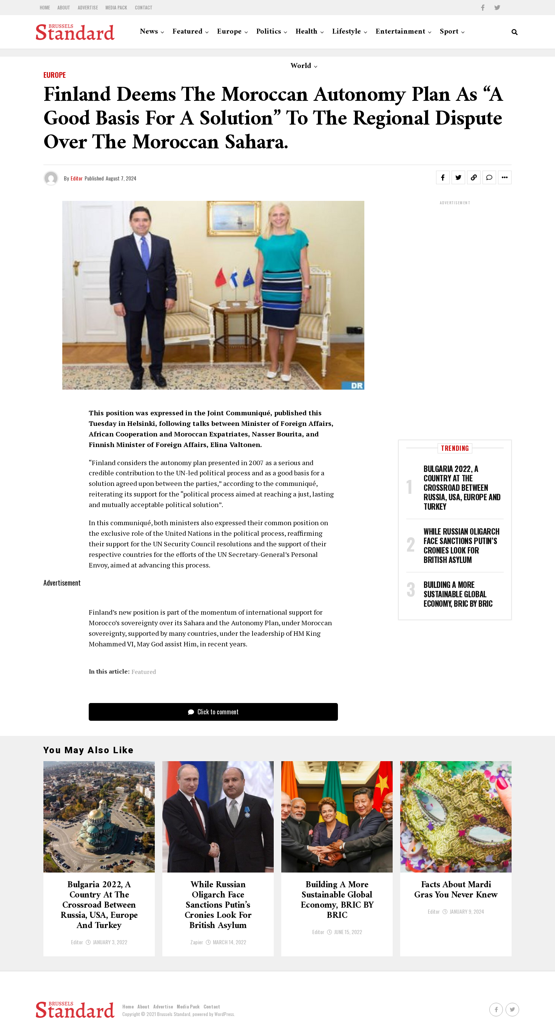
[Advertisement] (455, 319)
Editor (77, 178)
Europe (229, 32)
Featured (187, 32)
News (149, 32)
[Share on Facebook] (443, 177)
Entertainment (400, 32)
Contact (144, 7)
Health (307, 32)
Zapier (196, 942)
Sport (449, 32)
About (63, 7)
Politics (268, 32)
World (301, 66)
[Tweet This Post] (458, 177)
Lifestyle (346, 32)
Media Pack (116, 7)
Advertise (88, 7)
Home (45, 7)
